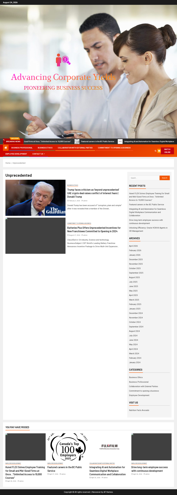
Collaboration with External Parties (75, 148)
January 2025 (134, 309)
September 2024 (136, 327)
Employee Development (16, 154)
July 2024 (133, 335)
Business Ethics (45, 148)
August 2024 (134, 331)
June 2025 (133, 286)
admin (85, 201)
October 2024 (135, 322)
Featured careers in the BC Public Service (79, 141)
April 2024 (133, 349)
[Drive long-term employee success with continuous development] (151, 446)
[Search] (155, 150)
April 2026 (133, 246)
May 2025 (133, 291)
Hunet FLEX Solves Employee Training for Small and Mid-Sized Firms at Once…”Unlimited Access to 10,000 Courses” (149, 196)
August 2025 (134, 277)
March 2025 (134, 300)
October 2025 (135, 268)
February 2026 (135, 250)
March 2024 (134, 353)
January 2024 (134, 362)
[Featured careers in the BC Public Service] (67, 446)
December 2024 (136, 313)
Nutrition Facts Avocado (139, 410)
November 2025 (136, 264)
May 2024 (133, 344)
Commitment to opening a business (114, 148)
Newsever (96, 492)
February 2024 (135, 358)
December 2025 (136, 259)
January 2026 (134, 255)
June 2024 (133, 340)
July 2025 (133, 282)
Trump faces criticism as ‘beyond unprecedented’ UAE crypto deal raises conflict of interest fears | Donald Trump (93, 193)
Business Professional (22, 148)
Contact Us (37, 154)
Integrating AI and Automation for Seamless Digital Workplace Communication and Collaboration (147, 212)
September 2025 (136, 273)
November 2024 (136, 318)
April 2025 (133, 295)
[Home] (5, 148)
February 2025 (135, 304)
